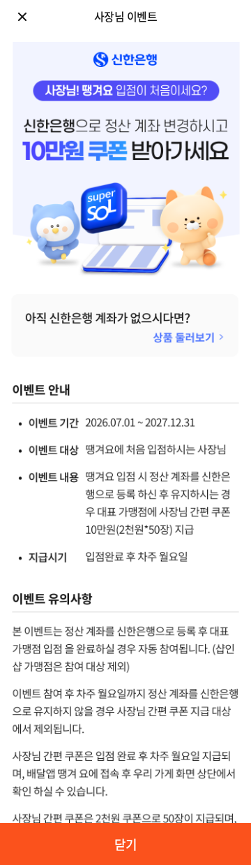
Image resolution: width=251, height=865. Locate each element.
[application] (125, 432)
